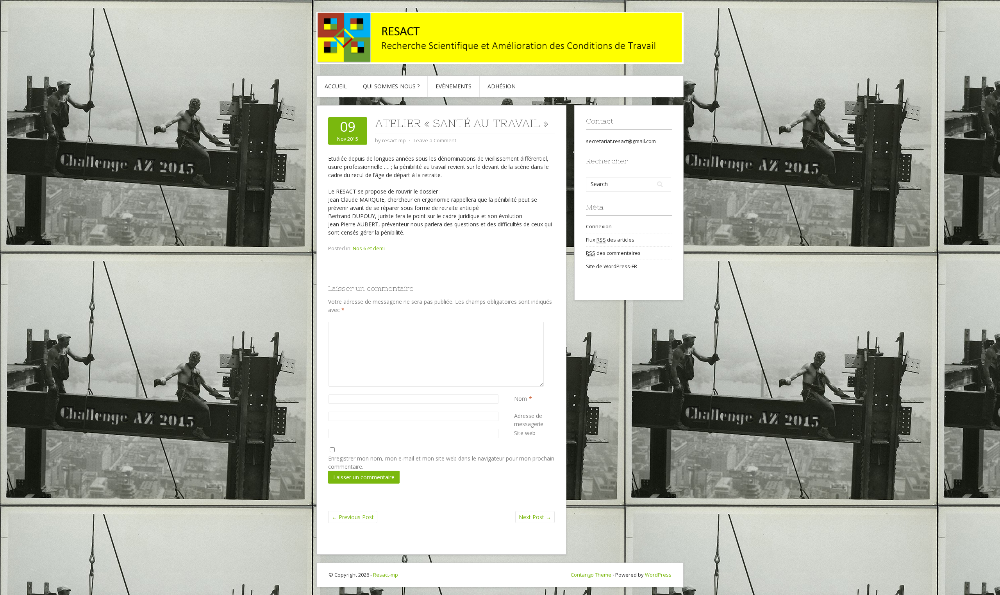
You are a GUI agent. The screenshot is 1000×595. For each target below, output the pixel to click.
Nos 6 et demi (369, 248)
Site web (525, 433)
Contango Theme (591, 574)
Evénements (453, 86)
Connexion (599, 226)
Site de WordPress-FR (611, 266)
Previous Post (353, 517)
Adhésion (502, 86)
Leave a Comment (435, 140)
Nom (520, 398)
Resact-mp (385, 574)
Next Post (535, 517)
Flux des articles (610, 239)
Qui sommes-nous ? (391, 86)
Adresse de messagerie (534, 420)
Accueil (336, 86)
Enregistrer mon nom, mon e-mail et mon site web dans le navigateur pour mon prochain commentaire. (441, 462)
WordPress (658, 574)
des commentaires (613, 252)
